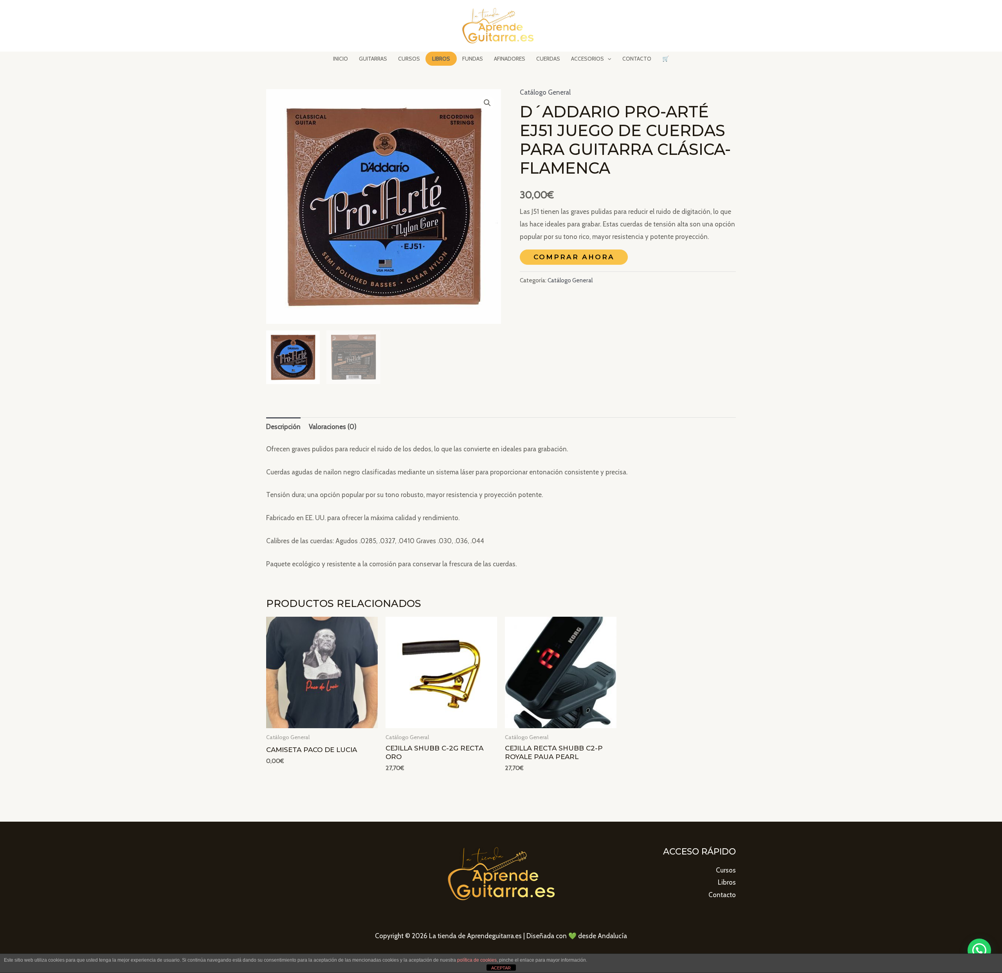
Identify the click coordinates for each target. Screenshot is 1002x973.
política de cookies (477, 960)
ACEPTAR (501, 968)
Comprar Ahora (574, 257)
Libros (727, 882)
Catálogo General (545, 92)
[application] (607, 59)
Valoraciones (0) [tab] (333, 427)
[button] (487, 103)
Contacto (722, 895)
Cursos (726, 870)
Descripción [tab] (283, 427)
